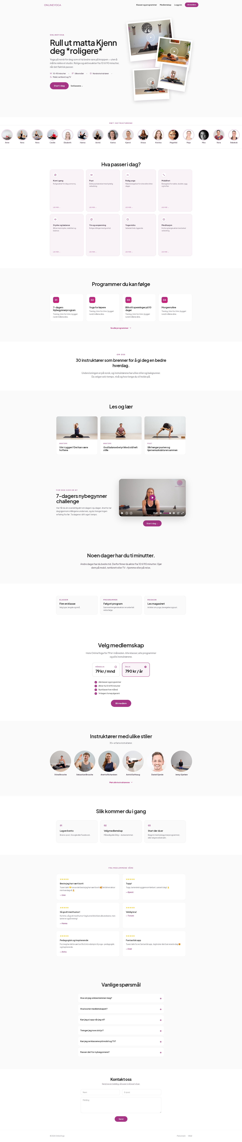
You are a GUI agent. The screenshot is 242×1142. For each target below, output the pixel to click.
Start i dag (59, 85)
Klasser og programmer (146, 5)
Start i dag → (152, 523)
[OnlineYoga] (52, 5)
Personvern (181, 1136)
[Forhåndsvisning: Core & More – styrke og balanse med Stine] (151, 40)
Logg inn (178, 5)
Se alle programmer (119, 328)
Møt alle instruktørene (119, 782)
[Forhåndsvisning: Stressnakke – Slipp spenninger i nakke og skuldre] (173, 77)
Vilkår (190, 1136)
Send (121, 1119)
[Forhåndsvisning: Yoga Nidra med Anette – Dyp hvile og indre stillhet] (150, 84)
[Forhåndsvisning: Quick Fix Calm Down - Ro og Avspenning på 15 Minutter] (174, 53)
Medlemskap (165, 5)
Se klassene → (77, 86)
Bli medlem (191, 5)
